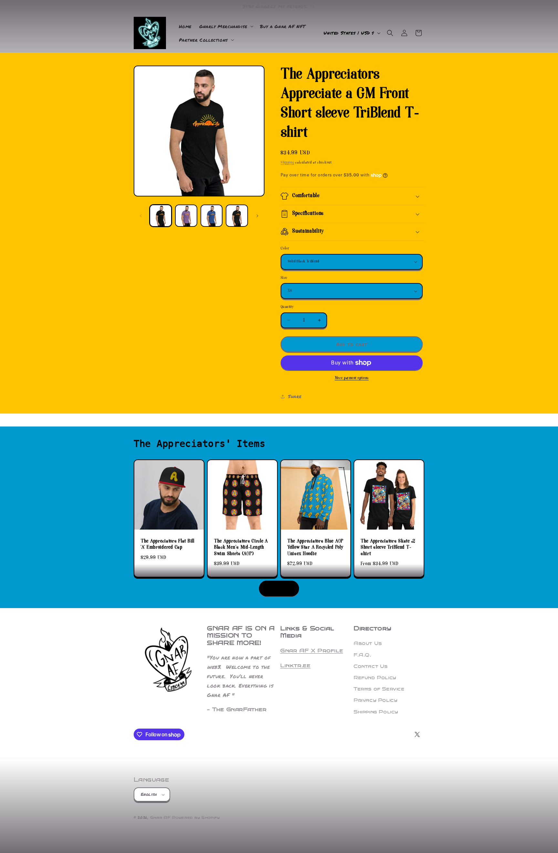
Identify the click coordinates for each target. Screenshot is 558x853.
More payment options (352, 378)
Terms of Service (379, 689)
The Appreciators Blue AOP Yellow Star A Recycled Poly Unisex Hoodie (315, 547)
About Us (368, 643)
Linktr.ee (295, 665)
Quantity (287, 307)
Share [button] (295, 396)
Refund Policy (375, 677)
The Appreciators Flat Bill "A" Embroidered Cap (167, 544)
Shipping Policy (376, 712)
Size (284, 278)
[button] (225, 26)
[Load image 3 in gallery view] (212, 216)
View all (279, 588)
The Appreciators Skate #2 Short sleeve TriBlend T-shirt (388, 547)
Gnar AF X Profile (311, 651)
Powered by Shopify (196, 818)
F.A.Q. (362, 655)
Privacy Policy (375, 700)
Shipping (287, 162)
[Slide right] (257, 216)
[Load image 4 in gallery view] (237, 216)
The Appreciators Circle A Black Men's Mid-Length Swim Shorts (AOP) (241, 547)
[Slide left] (141, 216)
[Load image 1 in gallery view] (161, 216)
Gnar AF (160, 818)
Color (285, 249)
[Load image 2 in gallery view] (186, 216)
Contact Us (371, 666)
